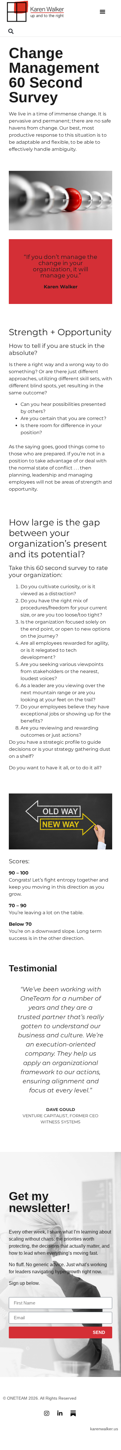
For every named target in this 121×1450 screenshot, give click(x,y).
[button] (102, 11)
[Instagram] (47, 1413)
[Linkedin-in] (60, 1413)
